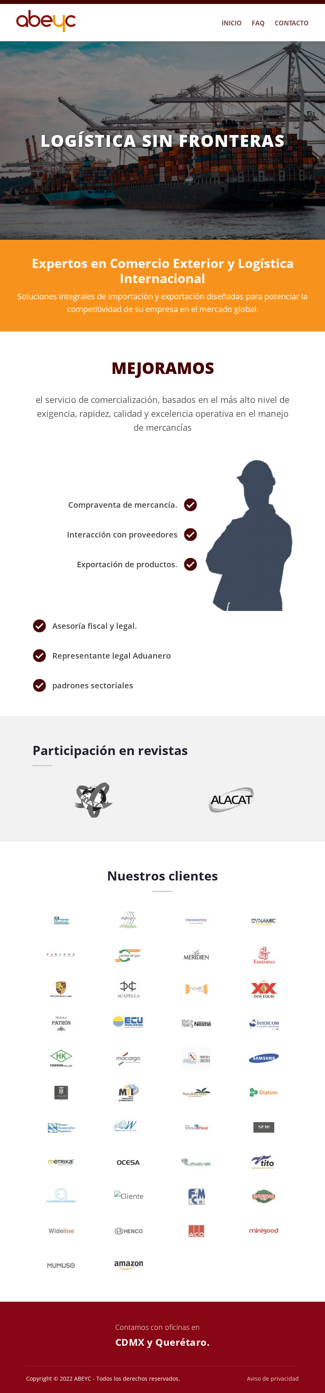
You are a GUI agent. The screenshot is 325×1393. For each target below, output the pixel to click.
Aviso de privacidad (273, 1378)
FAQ (258, 23)
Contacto (292, 23)
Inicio (232, 23)
